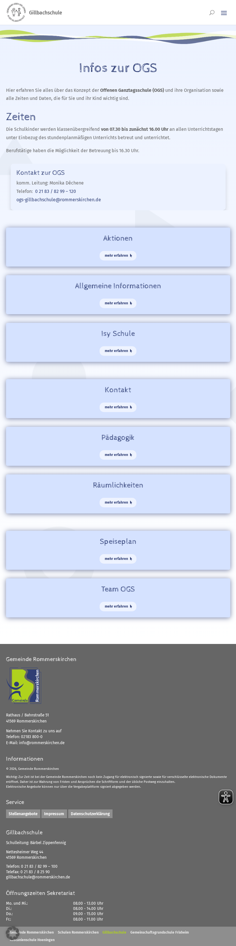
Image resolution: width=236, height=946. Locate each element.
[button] (12, 933)
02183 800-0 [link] (32, 736)
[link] (41, 742)
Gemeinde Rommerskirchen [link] (32, 932)
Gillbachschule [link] (114, 932)
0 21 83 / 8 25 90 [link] (35, 871)
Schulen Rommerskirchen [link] (78, 932)
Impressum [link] (54, 813)
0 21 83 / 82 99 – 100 (39, 866)
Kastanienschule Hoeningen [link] (32, 940)
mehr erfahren (116, 256)
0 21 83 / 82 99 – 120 (55, 191)
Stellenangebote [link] (23, 813)
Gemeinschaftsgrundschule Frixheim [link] (159, 932)
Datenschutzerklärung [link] (90, 813)
